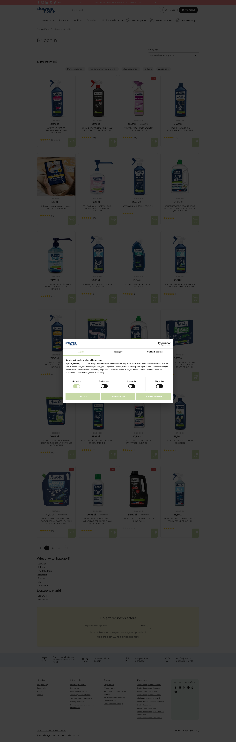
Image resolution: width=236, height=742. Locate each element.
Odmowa (83, 396)
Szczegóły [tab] (118, 352)
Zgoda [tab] (81, 352)
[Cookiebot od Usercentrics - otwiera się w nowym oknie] (160, 344)
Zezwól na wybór (118, 396)
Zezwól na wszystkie (153, 396)
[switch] (104, 386)
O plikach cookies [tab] (155, 352)
